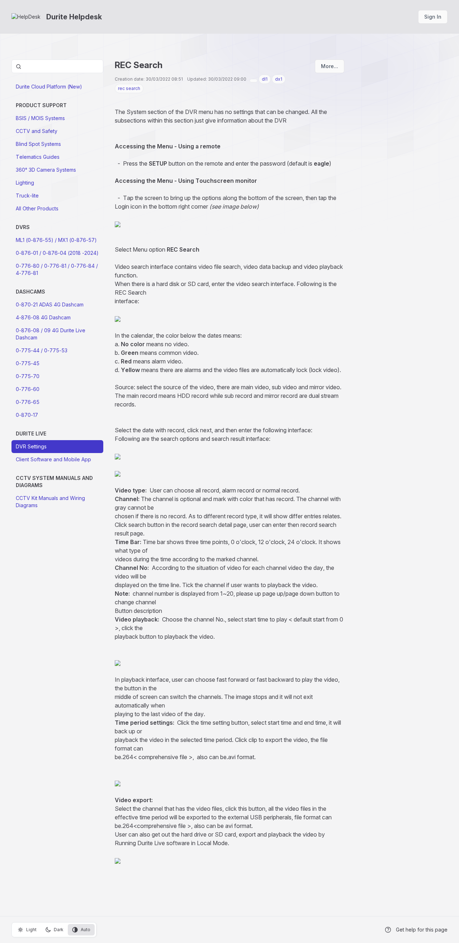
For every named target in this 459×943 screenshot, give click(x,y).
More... (329, 66)
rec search (129, 88)
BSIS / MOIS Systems (40, 118)
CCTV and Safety (36, 131)
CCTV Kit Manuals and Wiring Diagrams (50, 501)
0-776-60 (27, 389)
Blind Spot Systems (38, 144)
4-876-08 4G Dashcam (43, 317)
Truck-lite (27, 195)
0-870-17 (27, 415)
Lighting (25, 183)
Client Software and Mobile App (53, 459)
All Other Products (37, 208)
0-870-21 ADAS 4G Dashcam (50, 304)
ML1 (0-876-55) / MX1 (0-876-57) (56, 240)
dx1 (278, 79)
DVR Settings (31, 446)
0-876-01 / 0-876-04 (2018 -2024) (57, 253)
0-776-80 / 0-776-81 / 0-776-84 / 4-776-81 (57, 269)
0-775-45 (27, 363)
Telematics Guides (38, 157)
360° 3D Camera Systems (46, 170)
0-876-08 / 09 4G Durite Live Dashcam (50, 333)
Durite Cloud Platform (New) (49, 87)
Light (31, 929)
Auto (85, 929)
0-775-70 (27, 376)
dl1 (265, 79)
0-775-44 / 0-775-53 (41, 350)
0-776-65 (27, 402)
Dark (58, 929)
